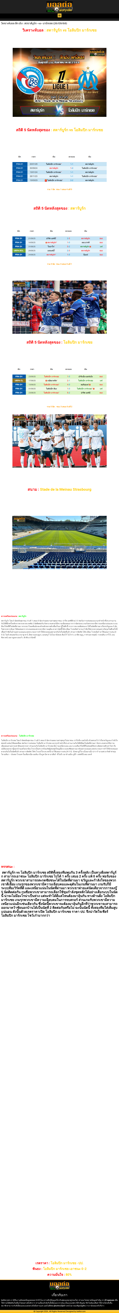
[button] (59, 15)
